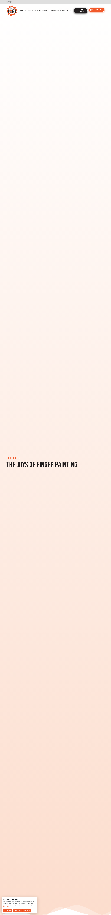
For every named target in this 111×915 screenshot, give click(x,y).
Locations (32, 11)
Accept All (27, 910)
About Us (22, 11)
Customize (8, 910)
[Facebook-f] (8, 2)
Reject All (17, 910)
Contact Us (66, 11)
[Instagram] (10, 2)
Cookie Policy (7, 906)
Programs (43, 11)
